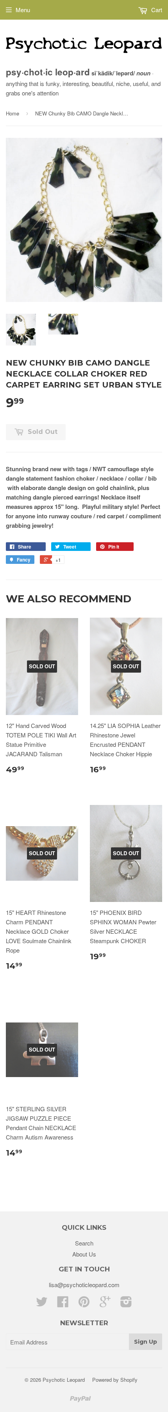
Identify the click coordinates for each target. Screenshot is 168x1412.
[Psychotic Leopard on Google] (105, 1304)
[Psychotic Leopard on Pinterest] (84, 1304)
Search (84, 1243)
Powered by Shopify (115, 1379)
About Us (84, 1254)
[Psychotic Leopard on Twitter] (42, 1304)
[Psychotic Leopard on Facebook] (63, 1304)
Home (12, 113)
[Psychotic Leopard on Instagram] (126, 1304)
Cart (156, 9)
